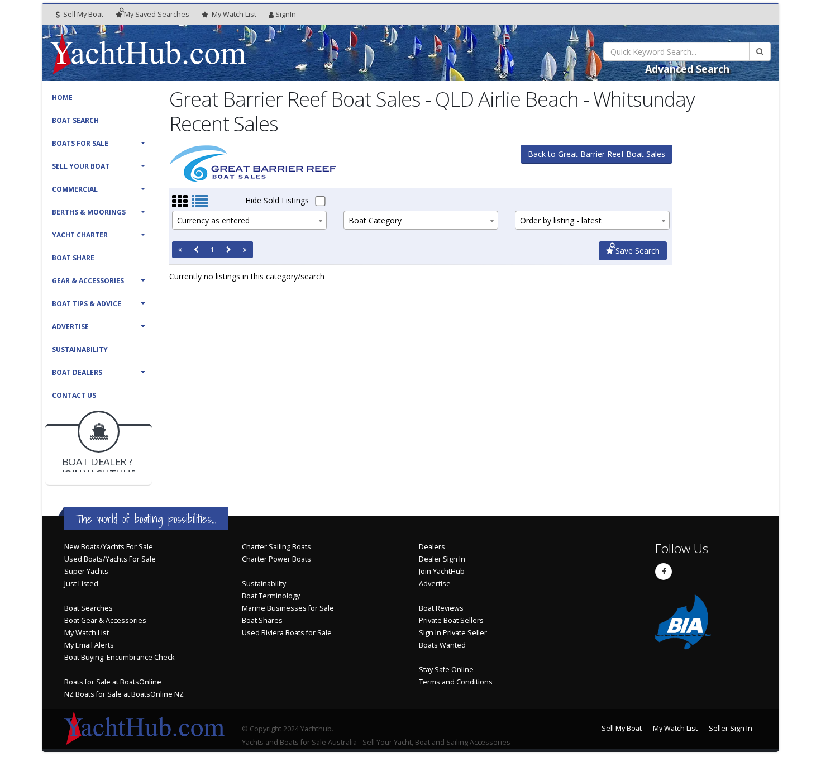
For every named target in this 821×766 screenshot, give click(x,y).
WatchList (234, 14)
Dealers (432, 546)
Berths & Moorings (89, 212)
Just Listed (81, 583)
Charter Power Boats (276, 559)
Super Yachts (86, 571)
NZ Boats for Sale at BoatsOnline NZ (124, 694)
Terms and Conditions (456, 682)
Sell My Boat (82, 14)
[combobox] (249, 220)
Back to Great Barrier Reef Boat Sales (596, 154)
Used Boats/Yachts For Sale (110, 559)
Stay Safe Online (446, 669)
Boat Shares (262, 620)
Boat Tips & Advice (86, 303)
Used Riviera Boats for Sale (287, 632)
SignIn (285, 14)
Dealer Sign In (442, 559)
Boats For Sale (80, 143)
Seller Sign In (730, 728)
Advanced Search (687, 68)
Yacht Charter (80, 235)
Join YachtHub (442, 571)
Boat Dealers (77, 372)
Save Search (636, 250)
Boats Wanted (442, 645)
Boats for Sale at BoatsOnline (112, 682)
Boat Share (73, 258)
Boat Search (75, 120)
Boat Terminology (271, 596)
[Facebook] (663, 571)
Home (62, 97)
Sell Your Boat (80, 166)
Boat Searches (88, 608)
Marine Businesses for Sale (288, 608)
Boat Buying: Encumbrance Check (119, 657)
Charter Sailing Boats (276, 546)
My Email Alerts (89, 645)
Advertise (70, 326)
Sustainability (80, 349)
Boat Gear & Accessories (105, 620)
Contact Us (74, 395)
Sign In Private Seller (453, 632)
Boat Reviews (441, 608)
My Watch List (86, 632)
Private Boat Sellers (451, 620)
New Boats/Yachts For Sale (108, 546)
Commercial (75, 189)
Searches (156, 14)
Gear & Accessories (88, 281)
